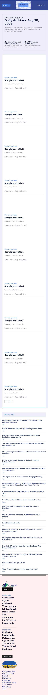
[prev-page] (6, 401)
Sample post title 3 (14, 183)
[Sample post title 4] (24, 204)
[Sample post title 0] (24, 67)
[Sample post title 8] (24, 341)
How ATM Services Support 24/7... (31, 42)
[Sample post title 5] (24, 238)
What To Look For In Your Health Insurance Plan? (20, 569)
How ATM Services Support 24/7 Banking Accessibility (22, 429)
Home (6, 18)
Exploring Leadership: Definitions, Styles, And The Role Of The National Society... (9, 640)
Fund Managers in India (11, 523)
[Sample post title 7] (24, 307)
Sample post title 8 (14, 355)
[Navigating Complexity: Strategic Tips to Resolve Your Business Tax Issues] (14, 37)
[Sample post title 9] (24, 376)
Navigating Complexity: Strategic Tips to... (13, 42)
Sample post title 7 (14, 320)
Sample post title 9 (14, 389)
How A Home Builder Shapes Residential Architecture (21, 500)
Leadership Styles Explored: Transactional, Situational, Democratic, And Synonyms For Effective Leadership (9, 610)
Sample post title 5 (14, 252)
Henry (3, 571)
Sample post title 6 (14, 286)
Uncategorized (10, 77)
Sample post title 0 (14, 80)
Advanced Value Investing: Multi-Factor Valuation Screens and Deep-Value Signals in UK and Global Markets (23, 484)
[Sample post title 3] (24, 170)
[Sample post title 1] (24, 101)
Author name (8, 88)
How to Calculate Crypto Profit (13, 562)
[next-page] (11, 401)
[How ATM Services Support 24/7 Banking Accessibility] (34, 37)
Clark (3, 510)
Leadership (6, 595)
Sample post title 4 (14, 217)
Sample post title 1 (13, 114)
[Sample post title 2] (24, 135)
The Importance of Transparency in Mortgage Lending (22, 477)
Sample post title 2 (14, 149)
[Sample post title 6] (24, 273)
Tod (3, 424)
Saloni (4, 487)
